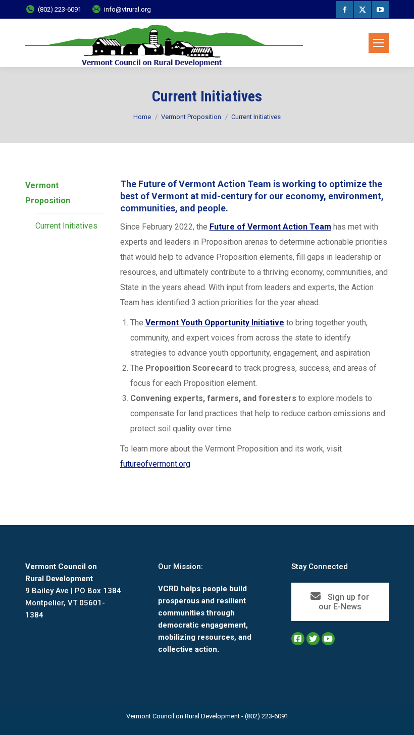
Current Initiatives (66, 226)
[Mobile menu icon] (379, 43)
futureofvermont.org (155, 464)
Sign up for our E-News (344, 601)
